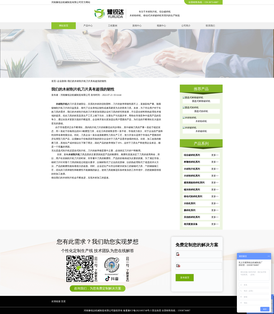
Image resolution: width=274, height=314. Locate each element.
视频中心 (161, 25)
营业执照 (156, 310)
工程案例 (112, 25)
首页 (53, 81)
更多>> (214, 155)
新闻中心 (137, 25)
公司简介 (186, 25)
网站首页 (63, 25)
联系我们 (210, 25)
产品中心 (88, 25)
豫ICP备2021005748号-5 (139, 310)
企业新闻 (61, 81)
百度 (63, 301)
